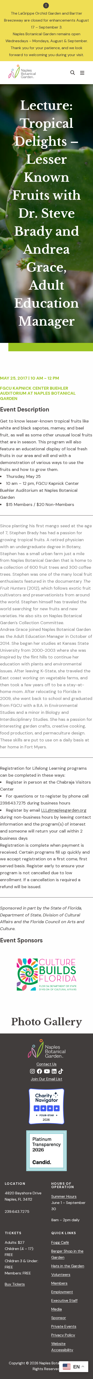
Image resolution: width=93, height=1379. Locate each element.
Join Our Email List (46, 1078)
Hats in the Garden (67, 1265)
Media (56, 1309)
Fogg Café (60, 1242)
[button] (73, 72)
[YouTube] (47, 1071)
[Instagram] (32, 1071)
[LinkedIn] (54, 1071)
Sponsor (58, 1317)
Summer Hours (64, 1196)
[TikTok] (60, 1071)
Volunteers (60, 1274)
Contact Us (46, 1064)
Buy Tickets (15, 1284)
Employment (62, 1291)
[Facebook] (39, 1071)
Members (59, 1283)
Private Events (63, 1326)
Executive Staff (64, 1300)
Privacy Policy (63, 1335)
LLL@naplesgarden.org (64, 810)
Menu (83, 73)
